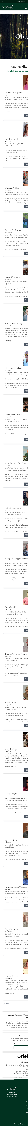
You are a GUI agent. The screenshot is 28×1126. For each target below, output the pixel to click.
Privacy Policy (21, 1124)
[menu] (25, 8)
